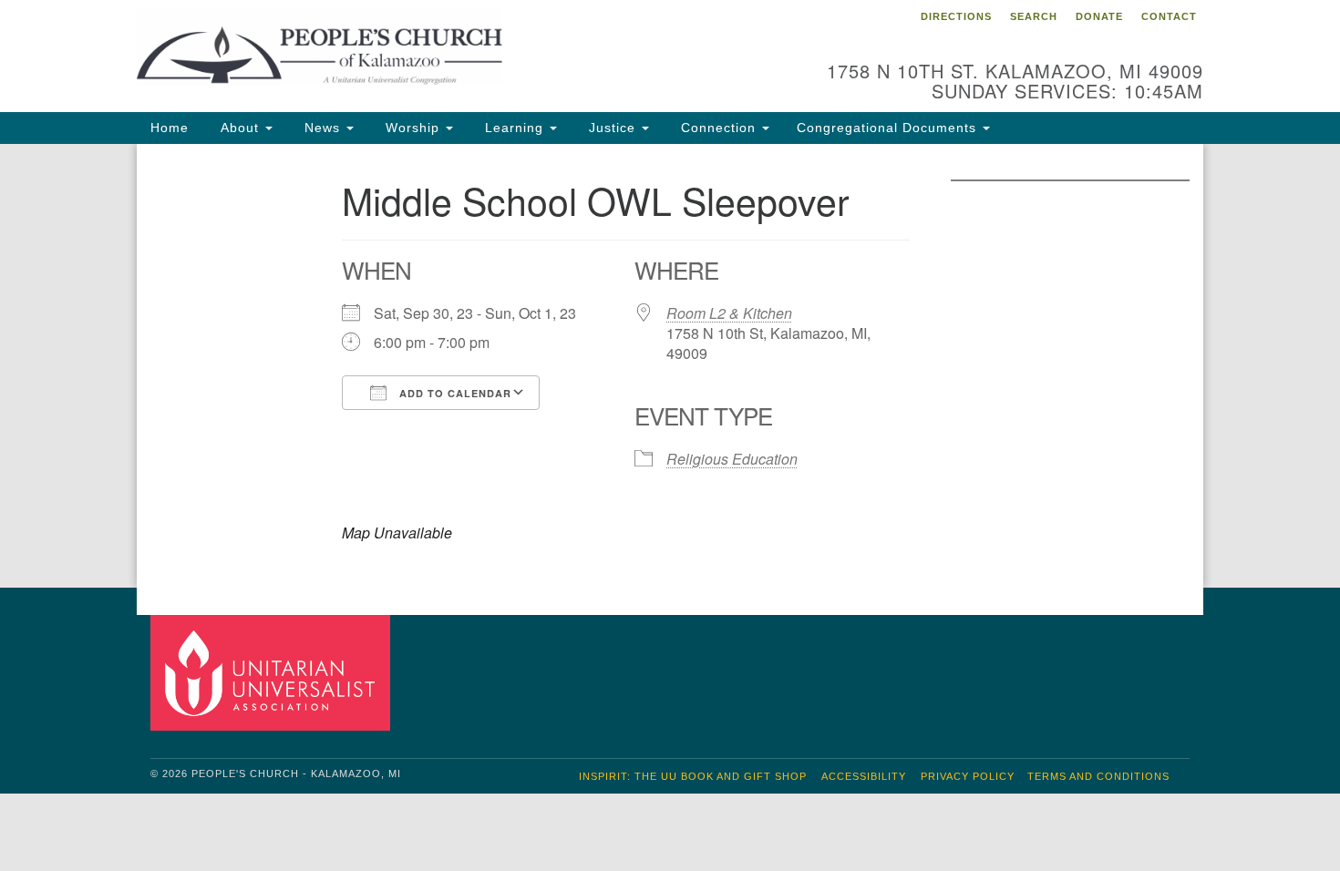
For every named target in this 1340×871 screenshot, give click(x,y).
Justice (612, 127)
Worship (412, 127)
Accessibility (863, 776)
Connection (718, 127)
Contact (1169, 16)
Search (1033, 16)
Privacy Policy (968, 776)
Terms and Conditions (1098, 776)
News (322, 127)
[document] (670, 366)
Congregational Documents (889, 127)
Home (169, 127)
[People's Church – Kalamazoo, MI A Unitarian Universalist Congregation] (448, 50)
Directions (956, 16)
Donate (1099, 16)
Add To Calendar (453, 393)
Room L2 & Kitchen (729, 312)
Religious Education (732, 458)
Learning (514, 127)
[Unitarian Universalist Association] (272, 672)
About (239, 127)
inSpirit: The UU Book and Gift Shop (693, 776)
